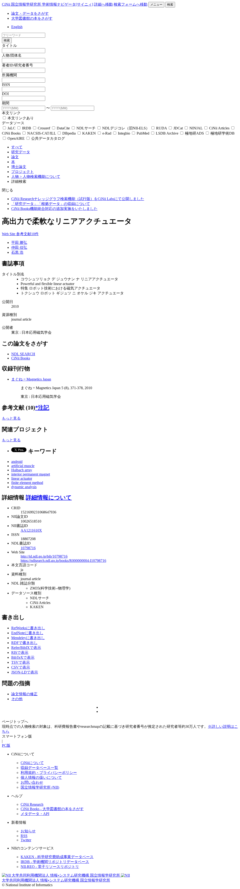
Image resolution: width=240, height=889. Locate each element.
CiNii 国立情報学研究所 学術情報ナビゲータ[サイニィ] (47, 4)
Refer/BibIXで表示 (26, 648)
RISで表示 (19, 653)
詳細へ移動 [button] (103, 4)
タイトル (9, 46)
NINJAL (195, 128)
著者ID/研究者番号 (17, 65)
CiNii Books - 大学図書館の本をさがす (52, 809)
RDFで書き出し (24, 643)
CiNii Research (32, 804)
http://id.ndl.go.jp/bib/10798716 (44, 556)
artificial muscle (22, 466)
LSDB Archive (167, 133)
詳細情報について (49, 497)
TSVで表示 (20, 662)
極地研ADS (194, 133)
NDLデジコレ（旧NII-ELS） (125, 128)
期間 (5, 103)
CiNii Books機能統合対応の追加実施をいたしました (54, 209)
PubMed (143, 133)
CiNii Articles (219, 128)
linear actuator (21, 478)
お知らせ (28, 831)
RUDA (161, 128)
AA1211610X (31, 530)
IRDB (26, 128)
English (16, 27)
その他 (16, 699)
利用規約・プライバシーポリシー (49, 773)
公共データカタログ (47, 138)
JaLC (11, 128)
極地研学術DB (222, 133)
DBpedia (69, 133)
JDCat (178, 128)
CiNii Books (20, 358)
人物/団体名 (12, 55)
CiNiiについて (32, 763)
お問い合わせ (32, 782)
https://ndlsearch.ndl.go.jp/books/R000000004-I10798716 (63, 561)
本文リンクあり (20, 118)
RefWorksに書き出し (28, 628)
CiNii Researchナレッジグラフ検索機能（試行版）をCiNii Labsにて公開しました (77, 199)
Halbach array (21, 470)
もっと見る (11, 418)
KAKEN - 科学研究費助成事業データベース (57, 857)
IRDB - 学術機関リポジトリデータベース (55, 862)
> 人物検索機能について (40, 177)
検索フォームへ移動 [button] (130, 4)
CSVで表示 (20, 667)
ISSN (6, 85)
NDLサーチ (86, 128)
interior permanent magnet (30, 474)
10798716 (28, 548)
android (16, 462)
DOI (5, 94)
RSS (24, 836)
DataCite (63, 128)
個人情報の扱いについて (41, 777)
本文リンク (11, 113)
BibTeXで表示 (22, 657)
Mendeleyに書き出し (28, 638)
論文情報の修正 (24, 694)
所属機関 (9, 75)
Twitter (26, 840)
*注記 (42, 408)
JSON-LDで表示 (24, 672)
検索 (170, 4)
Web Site (9, 234)
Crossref (44, 128)
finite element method (27, 483)
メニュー (156, 4)
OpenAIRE (16, 138)
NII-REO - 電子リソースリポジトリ (50, 867)
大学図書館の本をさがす (31, 18)
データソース (13, 123)
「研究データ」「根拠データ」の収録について (50, 204)
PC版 (6, 745)
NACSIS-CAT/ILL (41, 133)
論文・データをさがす (30, 13)
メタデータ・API (35, 814)
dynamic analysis (24, 487)
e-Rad (106, 133)
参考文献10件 (27, 234)
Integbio (124, 133)
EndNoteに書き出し (27, 633)
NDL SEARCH (23, 354)
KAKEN (89, 133)
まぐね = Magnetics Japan (31, 379)
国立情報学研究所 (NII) (40, 787)
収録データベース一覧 (39, 768)
